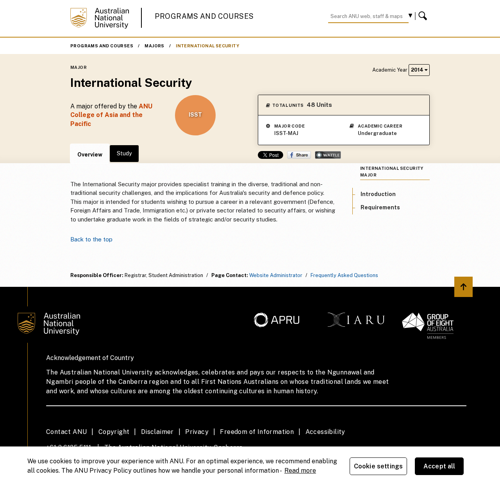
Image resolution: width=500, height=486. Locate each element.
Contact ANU (66, 432)
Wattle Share (328, 155)
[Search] (424, 16)
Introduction (378, 194)
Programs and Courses (204, 16)
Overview (89, 154)
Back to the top (91, 239)
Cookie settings (378, 466)
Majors (154, 45)
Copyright (114, 432)
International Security (207, 45)
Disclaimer (157, 432)
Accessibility (325, 432)
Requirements (380, 207)
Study (124, 153)
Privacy (197, 432)
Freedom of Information (257, 432)
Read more (300, 470)
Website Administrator (275, 275)
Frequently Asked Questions (344, 275)
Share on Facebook (299, 155)
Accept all (439, 466)
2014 (418, 70)
